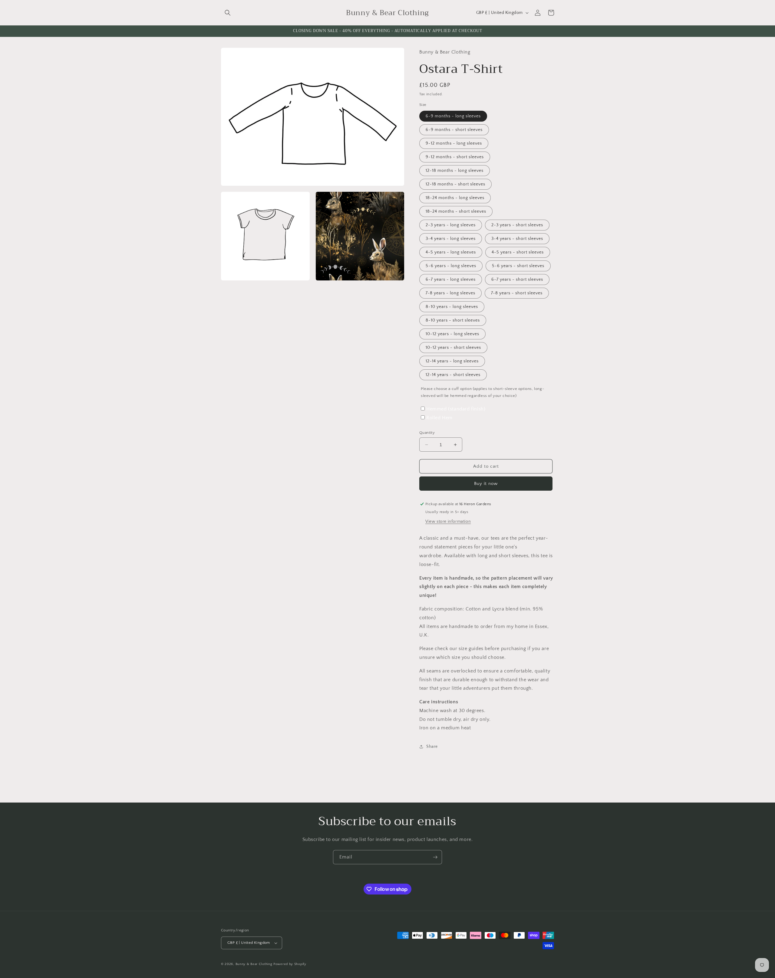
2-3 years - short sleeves (517, 225)
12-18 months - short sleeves (455, 184)
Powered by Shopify (289, 964)
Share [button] (432, 746)
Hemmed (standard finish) (455, 409)
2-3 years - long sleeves (451, 225)
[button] (227, 12)
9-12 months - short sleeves (455, 157)
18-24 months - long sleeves (455, 197)
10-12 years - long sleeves (452, 334)
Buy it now (486, 483)
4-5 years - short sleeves (518, 252)
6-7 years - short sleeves (517, 279)
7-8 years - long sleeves (450, 293)
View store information (448, 521)
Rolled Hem (439, 417)
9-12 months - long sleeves (454, 143)
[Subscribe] (435, 857)
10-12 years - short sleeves (453, 347)
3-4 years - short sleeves (517, 238)
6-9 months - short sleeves (454, 129)
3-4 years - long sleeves (451, 238)
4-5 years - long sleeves (451, 252)
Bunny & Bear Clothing (254, 964)
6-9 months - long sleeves (453, 116)
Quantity (427, 432)
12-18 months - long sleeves (454, 170)
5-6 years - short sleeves (518, 265)
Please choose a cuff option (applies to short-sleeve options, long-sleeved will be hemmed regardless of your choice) (482, 392)
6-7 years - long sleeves (451, 279)
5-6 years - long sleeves (451, 265)
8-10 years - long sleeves (452, 306)
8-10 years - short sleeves (453, 320)
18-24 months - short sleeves (456, 211)
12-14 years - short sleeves (453, 374)
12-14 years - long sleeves (452, 361)
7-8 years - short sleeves (516, 293)
